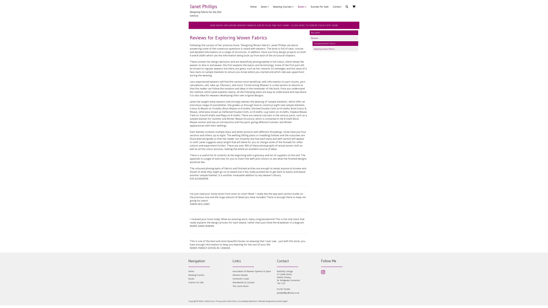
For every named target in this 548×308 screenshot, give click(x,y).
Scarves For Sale (320, 6)
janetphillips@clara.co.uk (288, 292)
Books (302, 6)
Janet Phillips (203, 6)
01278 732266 (283, 289)
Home (253, 6)
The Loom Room (241, 286)
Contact (337, 6)
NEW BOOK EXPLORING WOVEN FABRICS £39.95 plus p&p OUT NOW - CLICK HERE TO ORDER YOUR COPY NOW (274, 25)
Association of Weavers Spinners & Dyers (252, 271)
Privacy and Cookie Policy (226, 301)
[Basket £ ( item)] (354, 6)
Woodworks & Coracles (243, 282)
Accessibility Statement (247, 301)
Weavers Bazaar (240, 275)
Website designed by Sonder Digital (273, 301)
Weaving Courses (283, 6)
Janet (265, 6)
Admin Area (209, 301)
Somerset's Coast (241, 278)
